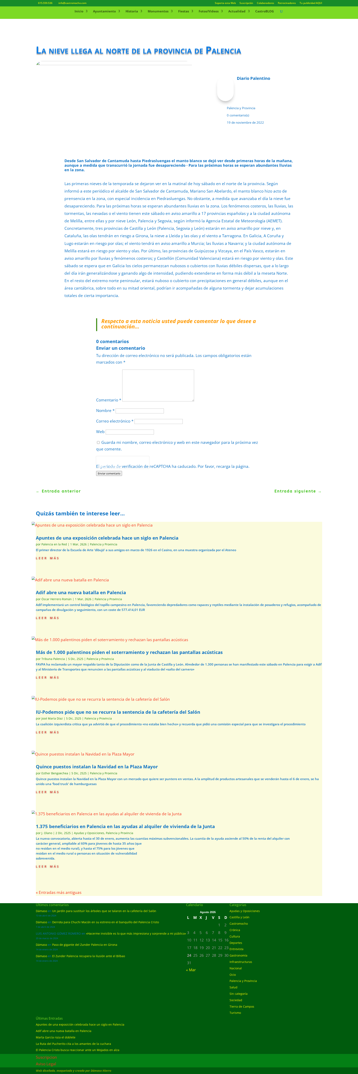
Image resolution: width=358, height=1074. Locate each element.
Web (100, 431)
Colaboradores (265, 3)
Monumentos (158, 11)
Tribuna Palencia (53, 659)
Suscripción (246, 3)
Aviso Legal (46, 1064)
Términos (114, 466)
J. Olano (46, 833)
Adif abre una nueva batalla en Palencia (81, 592)
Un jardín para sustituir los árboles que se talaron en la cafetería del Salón (104, 911)
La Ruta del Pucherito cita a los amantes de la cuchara (73, 1044)
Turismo (235, 1013)
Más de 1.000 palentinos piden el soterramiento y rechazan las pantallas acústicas (129, 652)
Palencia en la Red (54, 544)
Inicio (79, 11)
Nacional (236, 968)
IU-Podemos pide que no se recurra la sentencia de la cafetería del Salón (118, 712)
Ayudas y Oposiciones (89, 833)
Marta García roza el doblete (55, 1037)
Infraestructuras (241, 962)
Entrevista (236, 949)
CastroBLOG (264, 11)
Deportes (236, 943)
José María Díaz (52, 718)
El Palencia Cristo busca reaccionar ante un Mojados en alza (77, 1050)
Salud (233, 987)
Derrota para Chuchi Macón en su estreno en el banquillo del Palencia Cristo (105, 922)
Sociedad (236, 1000)
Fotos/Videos (209, 11)
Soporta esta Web (225, 3)
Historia (132, 11)
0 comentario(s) (238, 115)
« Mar (191, 969)
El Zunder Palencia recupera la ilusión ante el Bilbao (88, 956)
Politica (102, 466)
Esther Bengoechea (54, 773)
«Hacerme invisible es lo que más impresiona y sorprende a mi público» (136, 933)
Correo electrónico (114, 421)
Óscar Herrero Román (56, 599)
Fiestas (183, 11)
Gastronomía (238, 955)
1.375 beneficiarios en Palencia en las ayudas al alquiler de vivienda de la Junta (125, 826)
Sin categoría (239, 994)
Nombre (105, 410)
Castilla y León (239, 917)
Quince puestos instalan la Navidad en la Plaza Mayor (97, 766)
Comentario (108, 400)
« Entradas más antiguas (58, 892)
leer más (48, 557)
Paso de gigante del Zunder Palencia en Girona (84, 945)
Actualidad (237, 11)
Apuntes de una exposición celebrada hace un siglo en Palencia (107, 538)
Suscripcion (46, 1057)
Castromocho (239, 924)
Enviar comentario (109, 473)
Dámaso (41, 911)
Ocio (233, 975)
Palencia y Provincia (241, 108)
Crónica (235, 930)
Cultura (235, 936)
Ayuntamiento (104, 11)
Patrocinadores (287, 3)
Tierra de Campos (242, 1006)
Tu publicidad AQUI (311, 3)
